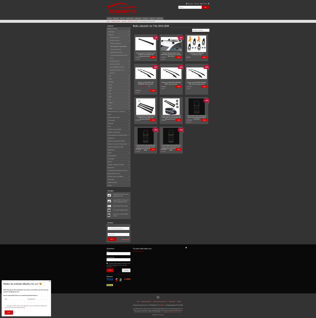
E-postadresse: (110, 257)
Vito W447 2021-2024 (114, 61)
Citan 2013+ (112, 73)
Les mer (126, 270)
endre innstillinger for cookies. (174, 311)
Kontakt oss (159, 18)
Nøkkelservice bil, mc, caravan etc (116, 111)
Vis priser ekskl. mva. (138, 251)
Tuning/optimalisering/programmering (117, 170)
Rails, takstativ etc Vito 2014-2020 (119, 46)
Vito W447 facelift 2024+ (115, 64)
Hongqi (110, 87)
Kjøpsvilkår (138, 18)
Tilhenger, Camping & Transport (116, 164)
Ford (110, 76)
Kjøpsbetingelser (146, 301)
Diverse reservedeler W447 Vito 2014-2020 (119, 57)
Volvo (110, 93)
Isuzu (110, 105)
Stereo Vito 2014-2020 (116, 49)
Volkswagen (111, 31)
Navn (6, 299)
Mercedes (111, 34)
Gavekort (145, 18)
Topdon (110, 152)
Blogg (179, 301)
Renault (110, 108)
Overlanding (111, 179)
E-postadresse (111, 226)
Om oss (122, 18)
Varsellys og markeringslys (114, 129)
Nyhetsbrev (172, 301)
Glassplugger (111, 158)
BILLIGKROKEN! (112, 155)
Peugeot (111, 102)
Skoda (110, 96)
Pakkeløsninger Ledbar (114, 117)
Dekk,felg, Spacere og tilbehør (115, 176)
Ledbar (109, 114)
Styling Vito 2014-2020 (116, 43)
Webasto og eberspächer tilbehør (116, 141)
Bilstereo (110, 161)
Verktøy (110, 185)
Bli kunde (116, 18)
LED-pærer (110, 123)
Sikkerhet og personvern (160, 301)
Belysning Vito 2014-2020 (116, 52)
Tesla (110, 90)
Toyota (110, 79)
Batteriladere (111, 167)
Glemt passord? (125, 239)
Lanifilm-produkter (112, 182)
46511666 (161, 305)
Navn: (108, 251)
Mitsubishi (111, 82)
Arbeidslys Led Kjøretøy (114, 132)
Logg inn (152, 18)
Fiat (109, 99)
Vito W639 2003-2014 (114, 37)
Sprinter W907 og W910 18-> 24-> (117, 70)
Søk (205, 7)
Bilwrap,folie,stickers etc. (114, 173)
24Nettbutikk (161, 314)
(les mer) (114, 266)
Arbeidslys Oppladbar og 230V (116, 147)
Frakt (138, 301)
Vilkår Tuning (129, 18)
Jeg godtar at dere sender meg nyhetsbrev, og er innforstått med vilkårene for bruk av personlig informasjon (118, 265)
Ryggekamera (111, 149)
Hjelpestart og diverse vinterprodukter (117, 144)
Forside (110, 18)
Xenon (109, 126)
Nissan (110, 85)
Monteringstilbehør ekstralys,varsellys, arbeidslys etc (118, 136)
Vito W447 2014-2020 (114, 40)
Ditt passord (111, 232)
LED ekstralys (111, 120)
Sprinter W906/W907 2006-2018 (117, 67)
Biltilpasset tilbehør (112, 28)
